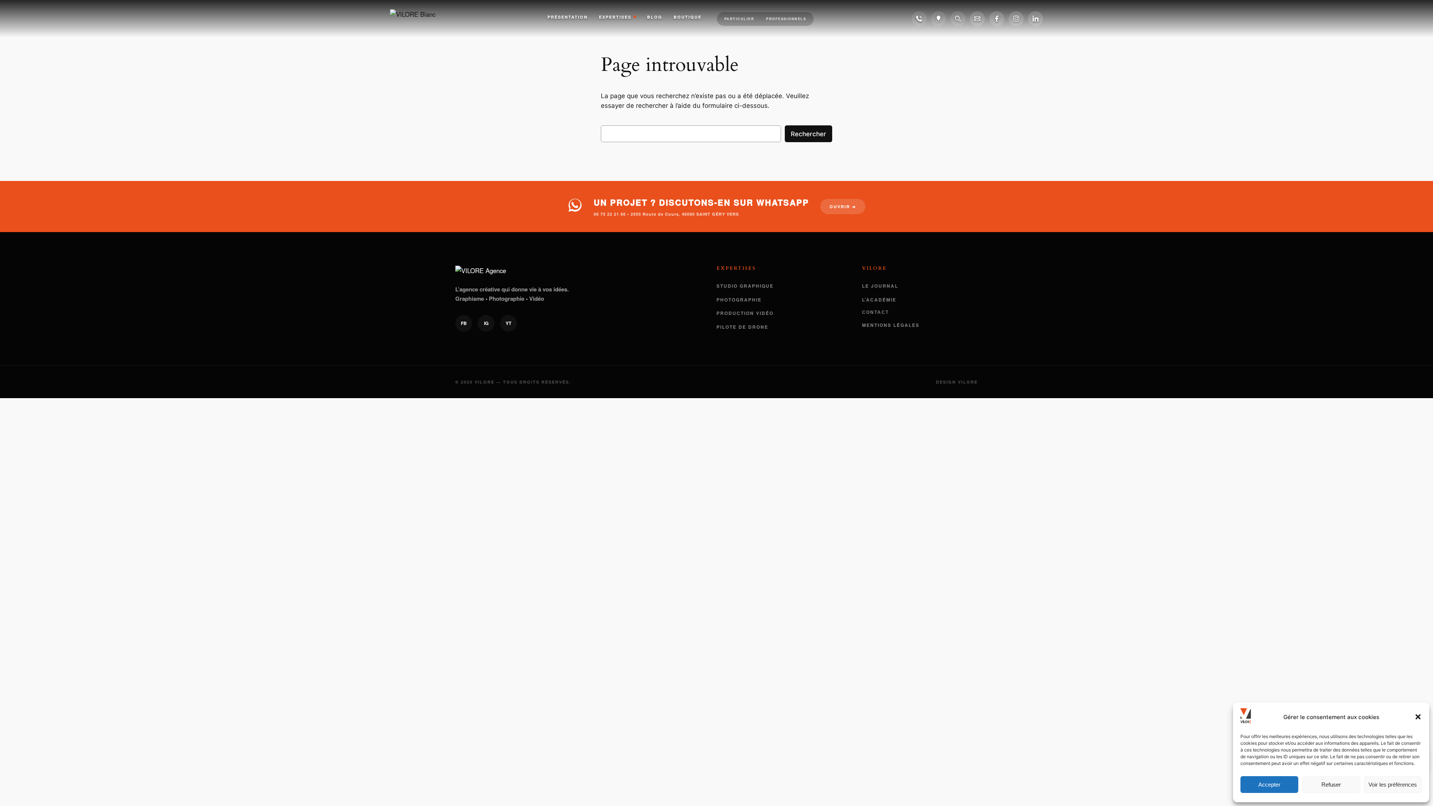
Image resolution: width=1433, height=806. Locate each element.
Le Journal (880, 285)
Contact (875, 312)
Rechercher (808, 134)
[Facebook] (996, 18)
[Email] (977, 18)
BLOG (654, 17)
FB (464, 323)
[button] (1418, 717)
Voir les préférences (1392, 784)
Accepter (1269, 784)
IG (486, 323)
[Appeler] (919, 18)
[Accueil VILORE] (420, 18)
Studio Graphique (745, 285)
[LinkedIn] (1035, 18)
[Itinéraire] (938, 18)
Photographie (739, 299)
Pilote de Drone (742, 327)
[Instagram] (1016, 18)
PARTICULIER (739, 18)
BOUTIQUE (688, 17)
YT (508, 323)
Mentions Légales (891, 325)
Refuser (1331, 784)
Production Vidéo (745, 313)
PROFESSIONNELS (786, 18)
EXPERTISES (615, 17)
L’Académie (879, 299)
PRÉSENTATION (567, 17)
